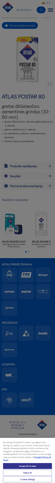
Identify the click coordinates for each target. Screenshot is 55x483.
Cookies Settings (27, 479)
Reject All (27, 473)
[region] (27, 460)
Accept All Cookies (27, 466)
